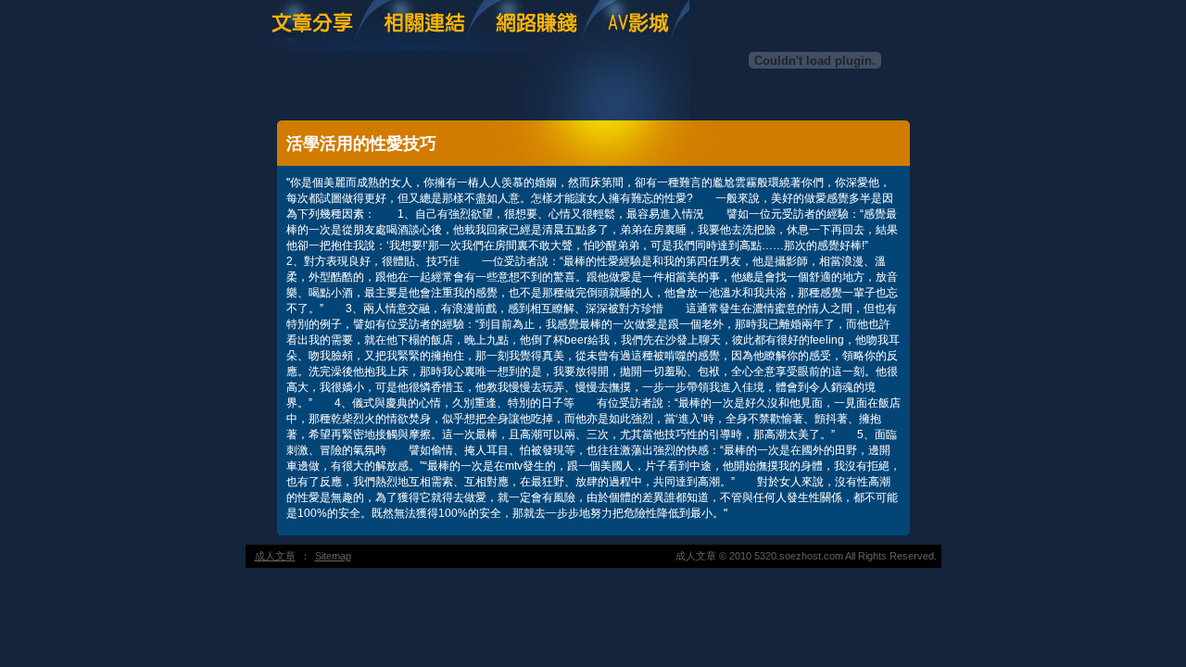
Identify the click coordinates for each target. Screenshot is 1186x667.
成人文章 (275, 555)
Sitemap (333, 555)
